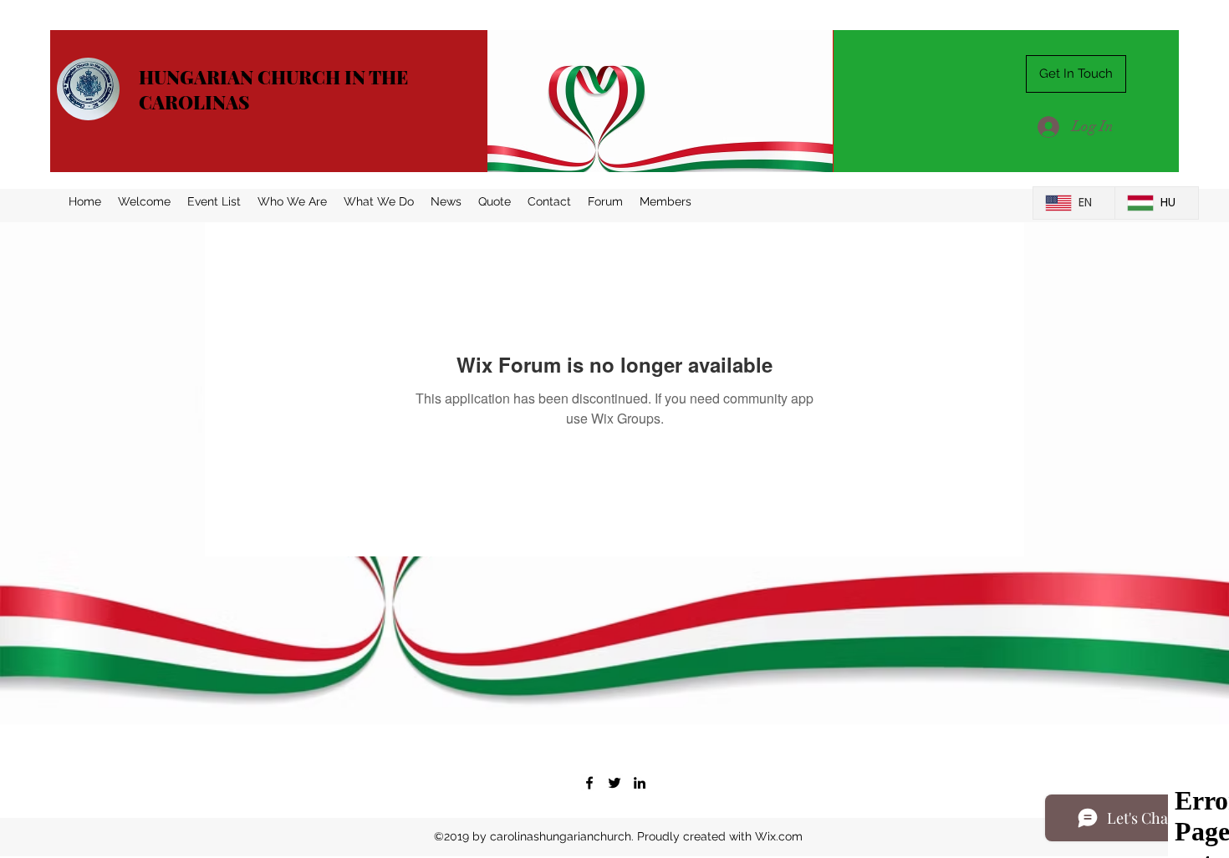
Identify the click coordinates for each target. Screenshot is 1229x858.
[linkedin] (639, 782)
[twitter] (614, 782)
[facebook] (589, 782)
